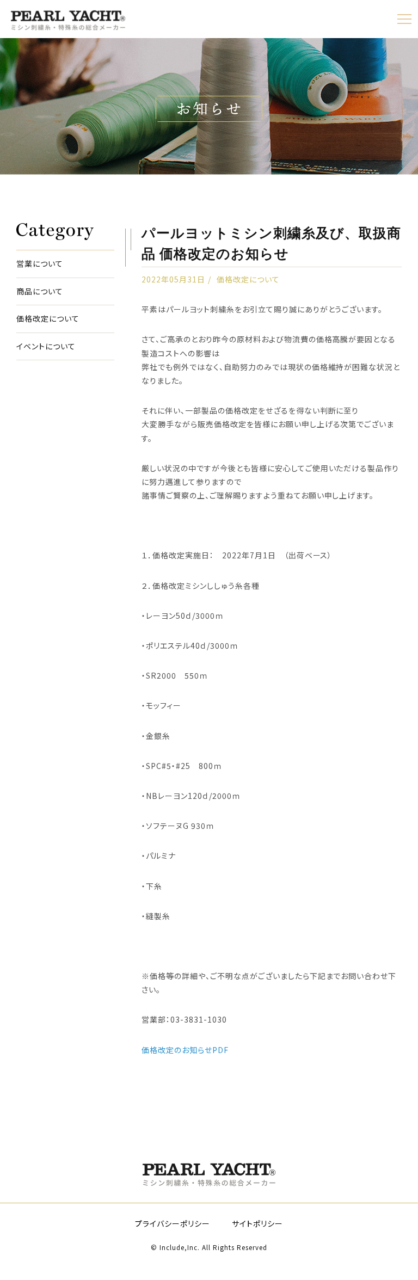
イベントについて (46, 346)
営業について (39, 264)
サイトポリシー (257, 1223)
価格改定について (47, 318)
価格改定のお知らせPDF (185, 1049)
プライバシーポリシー (172, 1223)
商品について (39, 291)
